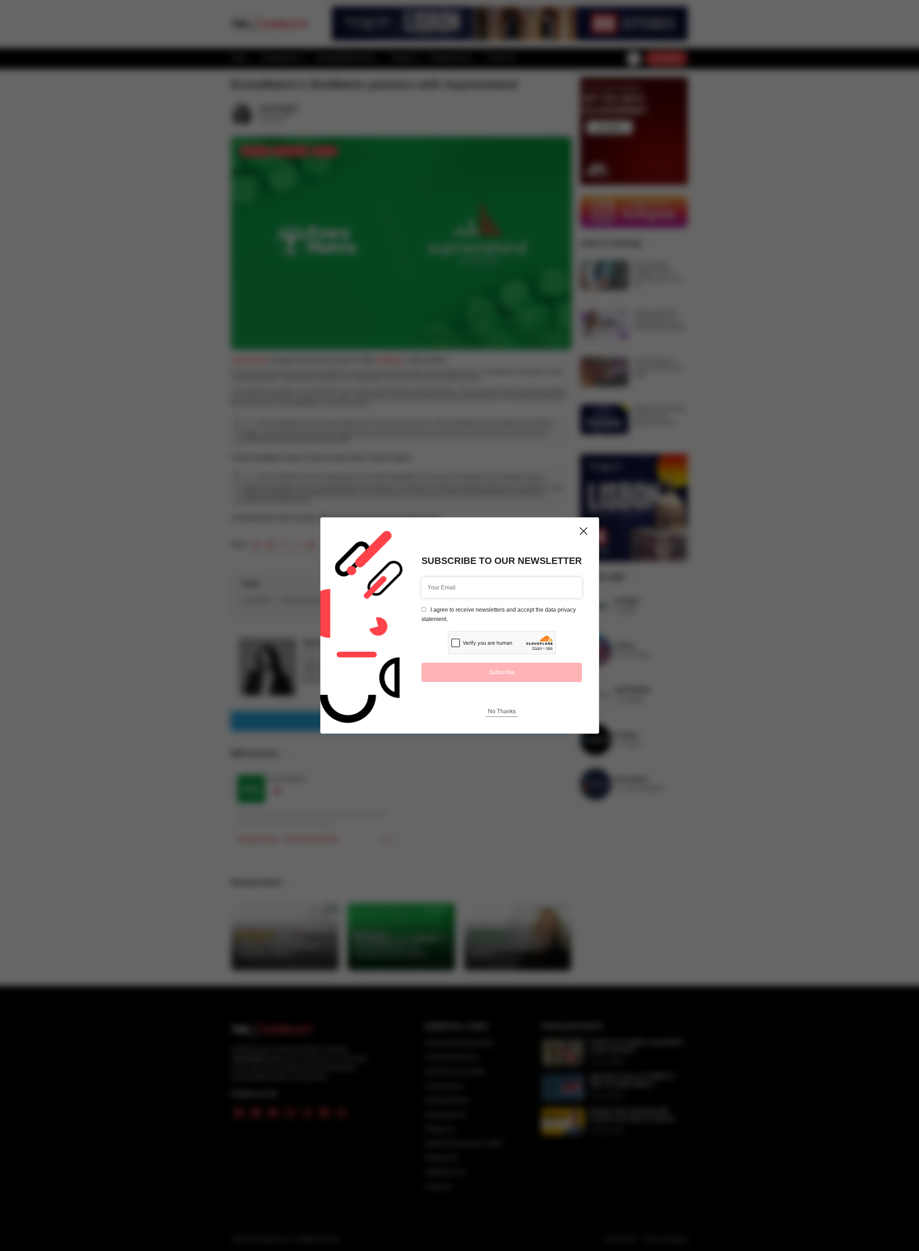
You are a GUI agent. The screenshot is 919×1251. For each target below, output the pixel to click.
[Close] (583, 531)
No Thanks (502, 711)
